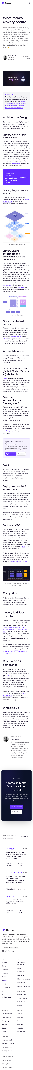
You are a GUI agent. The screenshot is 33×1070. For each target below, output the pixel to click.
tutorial (5, 339)
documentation (8, 285)
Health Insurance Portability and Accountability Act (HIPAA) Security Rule (15, 629)
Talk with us (21, 454)
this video (21, 287)
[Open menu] (29, 3)
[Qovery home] (8, 930)
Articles (5, 12)
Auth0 (5, 378)
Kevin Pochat (12, 55)
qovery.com (16, 163)
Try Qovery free (10, 454)
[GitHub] (6, 951)
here (23, 546)
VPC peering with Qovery (18, 562)
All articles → (25, 837)
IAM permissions (15, 337)
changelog (9, 431)
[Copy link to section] (1, 117)
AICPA (9, 676)
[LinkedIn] (3, 951)
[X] (9, 951)
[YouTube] (13, 951)
